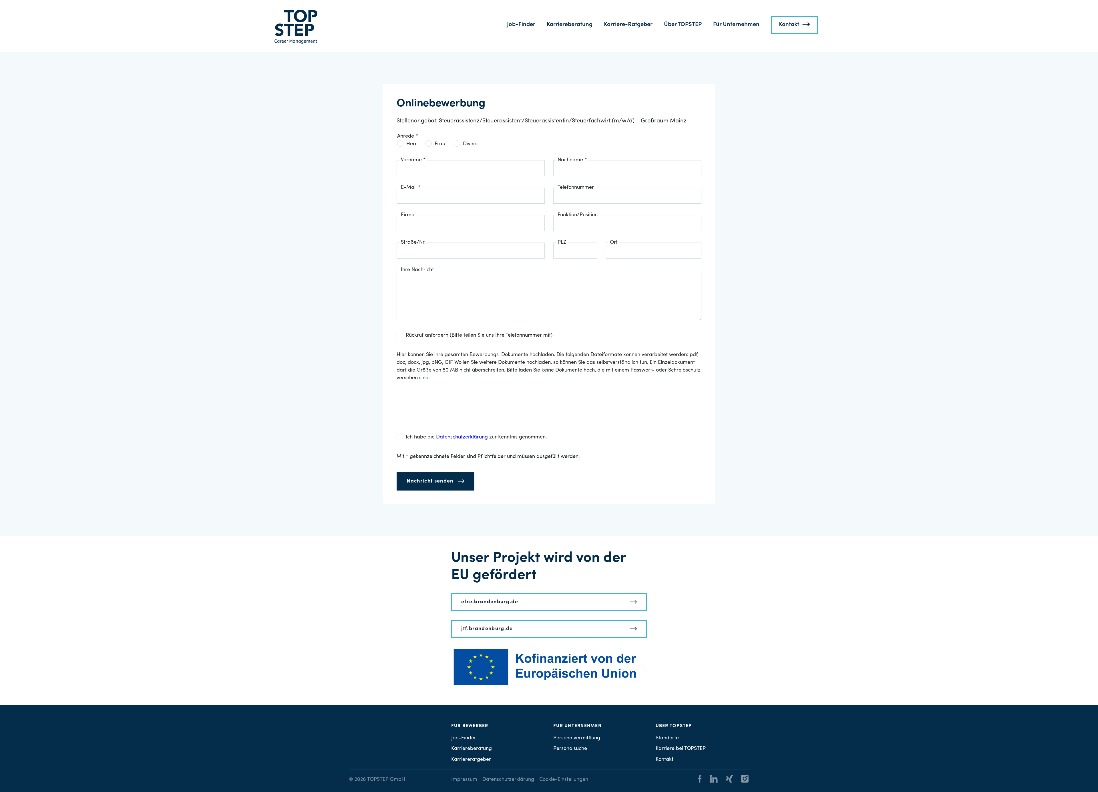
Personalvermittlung (576, 738)
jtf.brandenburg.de (487, 629)
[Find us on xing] (726, 780)
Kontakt (789, 25)
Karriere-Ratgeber (628, 25)
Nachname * (572, 160)
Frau (440, 144)
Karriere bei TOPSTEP (681, 748)
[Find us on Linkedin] (710, 780)
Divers (470, 144)
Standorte (667, 738)
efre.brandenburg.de (489, 602)
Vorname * (413, 160)
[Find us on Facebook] (700, 780)
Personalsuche (570, 748)
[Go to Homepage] (295, 27)
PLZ (562, 242)
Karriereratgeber (471, 759)
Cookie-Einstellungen (563, 779)
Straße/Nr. (413, 242)
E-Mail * (411, 187)
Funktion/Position (578, 215)
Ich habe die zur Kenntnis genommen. (476, 437)
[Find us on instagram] (741, 780)
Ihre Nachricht (417, 270)
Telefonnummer (576, 187)
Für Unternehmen (736, 25)
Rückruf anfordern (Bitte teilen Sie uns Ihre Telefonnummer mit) (479, 335)
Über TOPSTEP (683, 25)
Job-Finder (521, 25)
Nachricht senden (430, 481)
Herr (411, 144)
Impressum (464, 779)
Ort (614, 242)
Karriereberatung (569, 25)
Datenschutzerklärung (508, 779)
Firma (408, 215)
